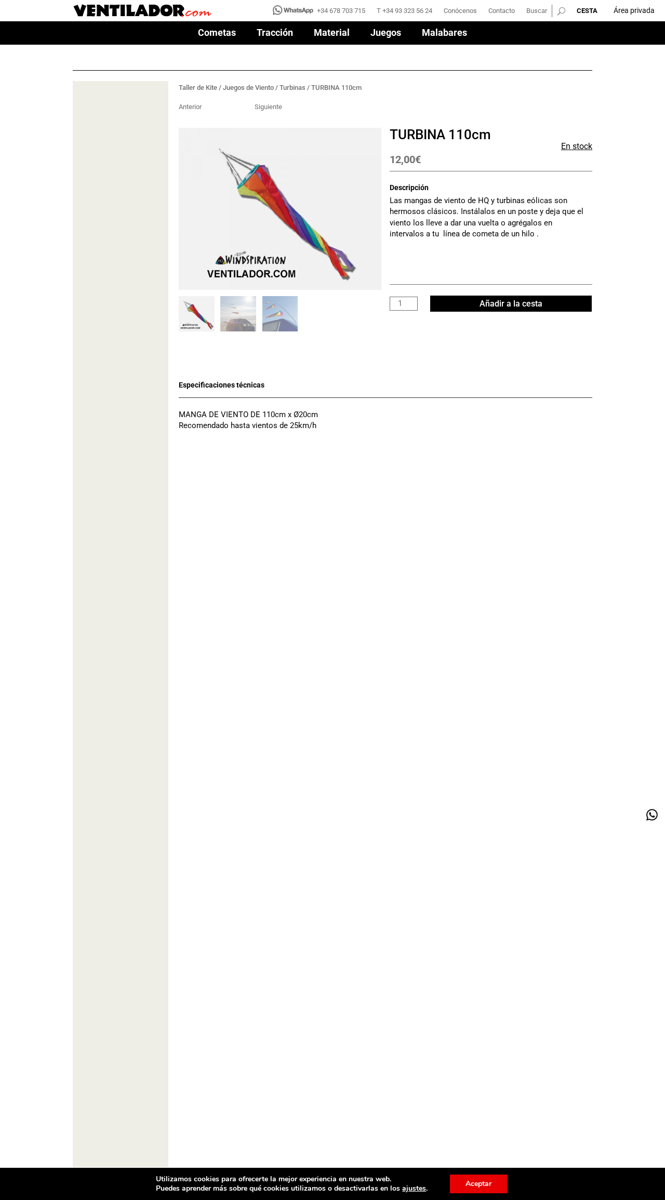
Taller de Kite (198, 87)
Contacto (501, 11)
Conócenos (460, 11)
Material (332, 33)
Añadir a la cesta (511, 304)
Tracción (275, 33)
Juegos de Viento (248, 87)
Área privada (634, 10)
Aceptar (478, 1184)
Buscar (536, 11)
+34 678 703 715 (341, 11)
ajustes (414, 1188)
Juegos (385, 33)
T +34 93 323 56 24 (404, 11)
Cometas (217, 33)
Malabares (444, 33)
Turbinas (292, 87)
